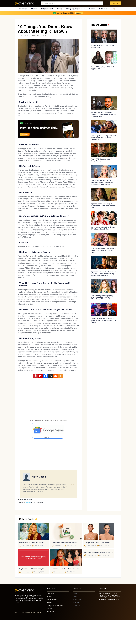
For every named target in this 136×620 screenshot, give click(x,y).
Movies (34, 9)
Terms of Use (77, 599)
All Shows (103, 9)
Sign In (115, 3)
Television (23, 9)
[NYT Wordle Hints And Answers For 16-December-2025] (66, 531)
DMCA (75, 597)
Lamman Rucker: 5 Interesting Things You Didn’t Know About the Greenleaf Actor (103, 114)
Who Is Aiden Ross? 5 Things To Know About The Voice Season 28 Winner (103, 320)
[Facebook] (45, 376)
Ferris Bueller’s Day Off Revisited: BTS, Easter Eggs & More (103, 228)
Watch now (79, 13)
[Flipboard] (40, 376)
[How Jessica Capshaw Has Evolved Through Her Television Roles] (33, 531)
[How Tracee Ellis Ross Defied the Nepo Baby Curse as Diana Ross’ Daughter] (66, 557)
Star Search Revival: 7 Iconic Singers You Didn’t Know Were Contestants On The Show (102, 182)
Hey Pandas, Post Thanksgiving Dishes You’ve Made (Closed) (41, 569)
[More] (60, 376)
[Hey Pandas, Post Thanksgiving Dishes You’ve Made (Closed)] (33, 557)
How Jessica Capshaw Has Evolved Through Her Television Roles (42, 543)
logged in (28, 502)
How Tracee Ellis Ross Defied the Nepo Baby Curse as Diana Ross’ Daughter (79, 569)
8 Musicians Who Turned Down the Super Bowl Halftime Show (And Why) (103, 250)
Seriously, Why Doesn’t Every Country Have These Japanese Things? (109, 552)
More (113, 9)
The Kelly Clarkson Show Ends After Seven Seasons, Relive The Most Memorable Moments (102, 297)
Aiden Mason (24, 36)
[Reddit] (55, 376)
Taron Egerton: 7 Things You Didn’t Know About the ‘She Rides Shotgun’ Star (103, 137)
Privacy (75, 594)
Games (92, 9)
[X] (50, 376)
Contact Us (76, 605)
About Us (76, 602)
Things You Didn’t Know (75, 9)
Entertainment (47, 9)
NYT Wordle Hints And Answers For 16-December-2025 (71, 543)
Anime (59, 9)
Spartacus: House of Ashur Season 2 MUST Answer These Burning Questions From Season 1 (103, 273)
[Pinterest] (35, 376)
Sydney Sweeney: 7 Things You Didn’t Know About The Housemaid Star (103, 205)
